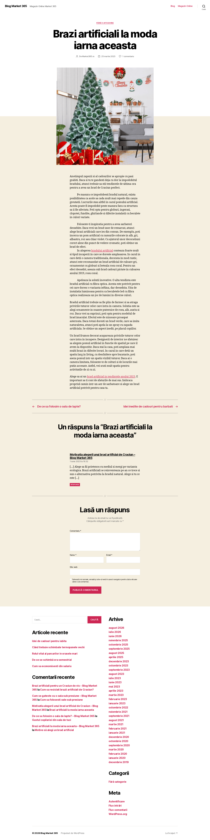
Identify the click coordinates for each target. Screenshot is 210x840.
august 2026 (116, 627)
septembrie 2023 (119, 669)
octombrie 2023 (118, 665)
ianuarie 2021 (117, 732)
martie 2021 (116, 724)
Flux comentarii (118, 809)
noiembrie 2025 (118, 640)
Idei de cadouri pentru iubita (49, 641)
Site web (73, 567)
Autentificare (117, 801)
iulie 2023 (115, 678)
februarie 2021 (118, 728)
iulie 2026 (115, 631)
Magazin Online (185, 6)
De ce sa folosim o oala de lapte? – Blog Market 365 (63, 716)
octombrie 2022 (118, 707)
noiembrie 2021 (118, 711)
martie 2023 (116, 695)
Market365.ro (88, 56)
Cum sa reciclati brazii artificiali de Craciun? (67, 689)
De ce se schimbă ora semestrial (52, 659)
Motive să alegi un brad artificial (54, 730)
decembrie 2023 (119, 661)
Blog (173, 6)
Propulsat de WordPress (72, 833)
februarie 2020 (118, 753)
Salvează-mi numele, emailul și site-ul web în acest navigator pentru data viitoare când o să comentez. (104, 580)
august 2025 (116, 653)
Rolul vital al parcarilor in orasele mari (55, 653)
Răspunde (75, 484)
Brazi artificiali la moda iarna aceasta (71, 709)
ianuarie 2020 (117, 757)
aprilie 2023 (116, 690)
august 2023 (116, 673)
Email (109, 555)
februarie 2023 (118, 699)
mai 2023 (114, 686)
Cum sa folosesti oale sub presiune (61, 699)
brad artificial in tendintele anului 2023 (111, 376)
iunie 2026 (115, 636)
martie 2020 (116, 749)
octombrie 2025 (118, 644)
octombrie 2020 (118, 741)
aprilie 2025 (116, 657)
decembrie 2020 (119, 736)
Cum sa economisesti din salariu (52, 666)
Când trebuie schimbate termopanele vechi (58, 647)
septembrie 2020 (119, 745)
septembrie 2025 (119, 648)
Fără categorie (105, 23)
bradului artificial (102, 250)
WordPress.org (118, 814)
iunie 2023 (115, 682)
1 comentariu (128, 56)
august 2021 (116, 720)
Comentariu (75, 531)
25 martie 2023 (108, 56)
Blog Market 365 (16, 6)
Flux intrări (115, 805)
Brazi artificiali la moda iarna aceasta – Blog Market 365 (65, 726)
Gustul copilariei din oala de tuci (51, 719)
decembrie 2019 (119, 762)
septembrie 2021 (119, 715)
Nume (73, 555)
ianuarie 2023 (117, 703)
